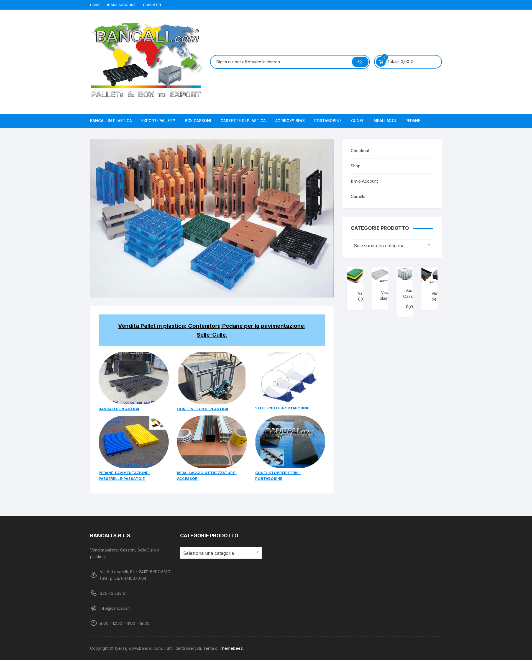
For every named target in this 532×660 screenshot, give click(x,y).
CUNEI (357, 120)
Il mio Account (364, 181)
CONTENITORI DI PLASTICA (202, 409)
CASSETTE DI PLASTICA (243, 120)
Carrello (358, 196)
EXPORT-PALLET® (158, 120)
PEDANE (412, 120)
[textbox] (391, 246)
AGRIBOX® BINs (290, 120)
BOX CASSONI (198, 120)
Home (95, 5)
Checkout (360, 150)
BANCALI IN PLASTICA (111, 120)
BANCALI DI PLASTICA (119, 409)
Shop (355, 165)
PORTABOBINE (328, 120)
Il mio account (121, 5)
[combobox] (392, 245)
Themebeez (231, 648)
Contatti (152, 5)
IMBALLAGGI (384, 120)
